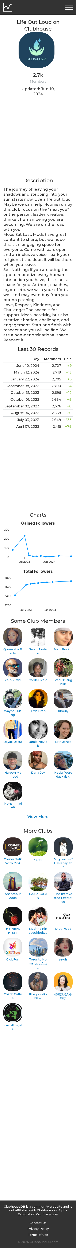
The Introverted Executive (63, 898)
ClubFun (12, 959)
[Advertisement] (38, 139)
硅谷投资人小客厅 (63, 996)
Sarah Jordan (38, 651)
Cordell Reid (38, 680)
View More (38, 816)
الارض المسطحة (13, 1027)
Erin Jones (63, 742)
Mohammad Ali (13, 805)
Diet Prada (63, 929)
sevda (63, 959)
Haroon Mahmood (12, 774)
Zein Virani (13, 680)
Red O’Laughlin (63, 682)
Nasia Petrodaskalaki (63, 774)
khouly (63, 711)
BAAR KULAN (38, 896)
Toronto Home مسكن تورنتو (38, 963)
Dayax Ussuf (12, 742)
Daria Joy (38, 772)
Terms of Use (38, 1235)
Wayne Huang (13, 713)
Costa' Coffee (13, 996)
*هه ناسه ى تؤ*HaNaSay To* (63, 863)
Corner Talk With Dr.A (13, 861)
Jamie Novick (38, 744)
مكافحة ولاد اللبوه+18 (38, 996)
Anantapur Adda (13, 896)
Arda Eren (38, 711)
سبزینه (38, 859)
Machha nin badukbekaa (37, 931)
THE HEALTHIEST (13, 931)
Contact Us (38, 1223)
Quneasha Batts (12, 651)
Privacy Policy (38, 1229)
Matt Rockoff (63, 651)
